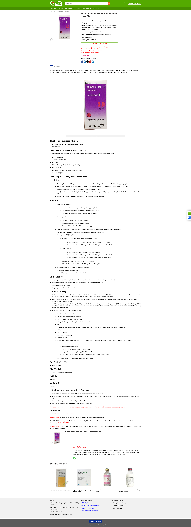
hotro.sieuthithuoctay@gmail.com (63, 514)
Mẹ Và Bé (88, 8)
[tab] (51, 66)
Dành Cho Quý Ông (69, 8)
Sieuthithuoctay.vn (54, 417)
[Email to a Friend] (87, 61)
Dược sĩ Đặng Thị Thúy (88, 508)
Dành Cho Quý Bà (80, 8)
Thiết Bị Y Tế (96, 8)
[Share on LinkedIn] (93, 61)
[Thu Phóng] (51, 39)
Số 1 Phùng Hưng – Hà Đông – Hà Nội (64, 414)
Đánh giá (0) (57, 66)
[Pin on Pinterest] (90, 61)
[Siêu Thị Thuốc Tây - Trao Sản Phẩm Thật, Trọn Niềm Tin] (56, 3)
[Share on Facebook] (82, 61)
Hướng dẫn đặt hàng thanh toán (90, 505)
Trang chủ (52, 11)
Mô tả (51, 66)
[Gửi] (109, 3)
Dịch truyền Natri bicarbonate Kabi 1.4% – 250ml (106, 490)
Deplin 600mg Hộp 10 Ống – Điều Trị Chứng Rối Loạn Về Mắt (83, 490)
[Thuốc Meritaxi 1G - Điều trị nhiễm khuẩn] (61, 477)
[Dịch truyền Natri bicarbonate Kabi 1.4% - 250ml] (107, 477)
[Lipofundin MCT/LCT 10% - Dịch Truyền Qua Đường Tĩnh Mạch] (130, 477)
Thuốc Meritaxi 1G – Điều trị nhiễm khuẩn (60, 490)
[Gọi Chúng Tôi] (74, 458)
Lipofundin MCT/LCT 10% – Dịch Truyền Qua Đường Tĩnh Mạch (130, 490)
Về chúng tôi (85, 503)
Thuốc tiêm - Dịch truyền (63, 11)
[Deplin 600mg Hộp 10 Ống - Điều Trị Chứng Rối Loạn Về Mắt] (84, 477)
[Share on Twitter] (85, 61)
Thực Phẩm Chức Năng (56, 8)
